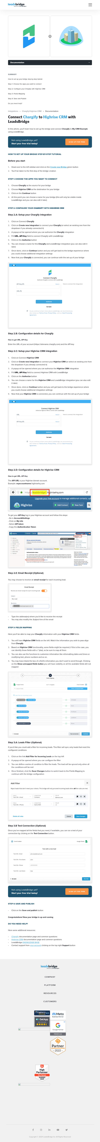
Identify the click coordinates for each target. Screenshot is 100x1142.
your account (35, 945)
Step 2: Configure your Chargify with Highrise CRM (26, 89)
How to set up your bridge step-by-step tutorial (25, 79)
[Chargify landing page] (29, 36)
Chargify (15, 936)
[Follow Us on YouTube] (58, 1130)
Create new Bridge (58, 167)
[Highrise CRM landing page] (71, 36)
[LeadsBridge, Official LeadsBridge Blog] (17, 4)
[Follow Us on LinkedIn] (49, 1130)
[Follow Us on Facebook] (33, 1130)
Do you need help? (15, 103)
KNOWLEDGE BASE (31, 942)
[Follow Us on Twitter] (66, 1130)
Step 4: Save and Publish (17, 98)
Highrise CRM (17, 939)
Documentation (17, 62)
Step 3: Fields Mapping (16, 93)
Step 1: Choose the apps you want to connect (24, 84)
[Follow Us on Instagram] (41, 1130)
